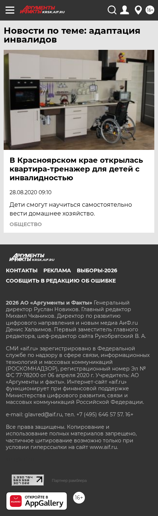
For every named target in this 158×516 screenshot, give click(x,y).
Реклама (57, 270)
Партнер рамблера (69, 480)
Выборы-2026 (97, 270)
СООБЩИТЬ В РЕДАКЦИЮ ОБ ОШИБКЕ (61, 280)
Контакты (21, 270)
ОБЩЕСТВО (26, 224)
